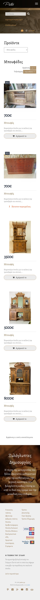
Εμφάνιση (26, 68)
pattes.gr (22, 582)
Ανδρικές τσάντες (11, 519)
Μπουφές (9, 123)
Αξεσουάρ (8, 516)
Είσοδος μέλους (10, 25)
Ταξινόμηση (18, 71)
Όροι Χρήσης (26, 516)
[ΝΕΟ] (20, 95)
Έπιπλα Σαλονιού (11, 528)
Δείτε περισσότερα (12, 574)
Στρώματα (9, 546)
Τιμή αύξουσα (29, 72)
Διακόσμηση (9, 543)
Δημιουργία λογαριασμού (14, 19)
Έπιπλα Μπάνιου (11, 531)
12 (32, 68)
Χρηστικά (8, 540)
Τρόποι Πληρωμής (28, 519)
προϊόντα (30, 31)
